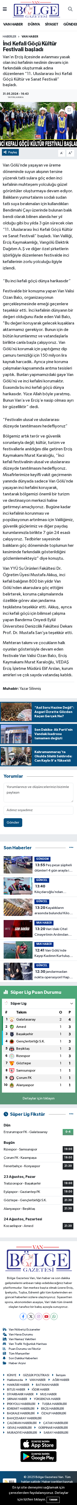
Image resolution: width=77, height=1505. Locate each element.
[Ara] (70, 9)
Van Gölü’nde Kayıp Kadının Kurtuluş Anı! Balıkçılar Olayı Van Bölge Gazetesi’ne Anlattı (52, 954)
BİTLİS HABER (16, 1389)
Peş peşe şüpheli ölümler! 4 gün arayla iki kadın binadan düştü (53, 868)
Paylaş (12, 152)
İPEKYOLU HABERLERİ (21, 1404)
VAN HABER (13, 24)
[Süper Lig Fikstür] (71, 1114)
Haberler (9, 36)
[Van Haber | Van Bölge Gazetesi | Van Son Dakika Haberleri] (36, 9)
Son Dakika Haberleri (23, 1358)
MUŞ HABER (48, 1394)
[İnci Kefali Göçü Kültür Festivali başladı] (38, 124)
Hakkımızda (15, 1380)
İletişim (61, 1375)
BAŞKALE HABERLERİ (21, 1413)
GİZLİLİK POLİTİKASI (36, 1375)
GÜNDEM (42, 859)
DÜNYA (34, 24)
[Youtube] (46, 1316)
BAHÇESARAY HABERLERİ (24, 1418)
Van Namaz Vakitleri (22, 1339)
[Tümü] (71, 848)
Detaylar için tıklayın (39, 1098)
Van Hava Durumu (21, 1334)
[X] (30, 1316)
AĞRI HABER (60, 1380)
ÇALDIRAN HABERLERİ (22, 1423)
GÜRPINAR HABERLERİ (53, 1427)
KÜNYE (11, 1375)
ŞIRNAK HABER (17, 1399)
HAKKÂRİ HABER (18, 1384)
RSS (11, 1481)
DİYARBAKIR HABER (20, 1394)
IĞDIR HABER (40, 1389)
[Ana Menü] (5, 9)
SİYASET (51, 24)
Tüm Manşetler (19, 1353)
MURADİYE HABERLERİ (22, 1432)
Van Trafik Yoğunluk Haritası (28, 1344)
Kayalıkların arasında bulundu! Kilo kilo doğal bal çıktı (51, 911)
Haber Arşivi (17, 1363)
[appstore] (39, 1445)
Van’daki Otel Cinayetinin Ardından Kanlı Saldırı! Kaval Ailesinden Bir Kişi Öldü (52, 932)
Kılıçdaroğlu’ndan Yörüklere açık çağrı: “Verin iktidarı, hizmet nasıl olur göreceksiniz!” (53, 889)
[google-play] (39, 1457)
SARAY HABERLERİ (56, 1432)
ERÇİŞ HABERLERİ (52, 1408)
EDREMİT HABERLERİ (20, 1408)
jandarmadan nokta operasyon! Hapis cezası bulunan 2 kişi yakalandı (53, 975)
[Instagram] (38, 1316)
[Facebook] (23, 1316)
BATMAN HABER (47, 1384)
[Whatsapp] (54, 1316)
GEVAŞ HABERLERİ (19, 1427)
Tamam (53, 1500)
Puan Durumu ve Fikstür (25, 1348)
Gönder (13, 822)
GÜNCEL (41, 880)
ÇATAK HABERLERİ (55, 1423)
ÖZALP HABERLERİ (53, 1413)
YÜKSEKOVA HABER (47, 1399)
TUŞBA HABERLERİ (54, 1404)
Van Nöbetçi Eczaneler (24, 1329)
